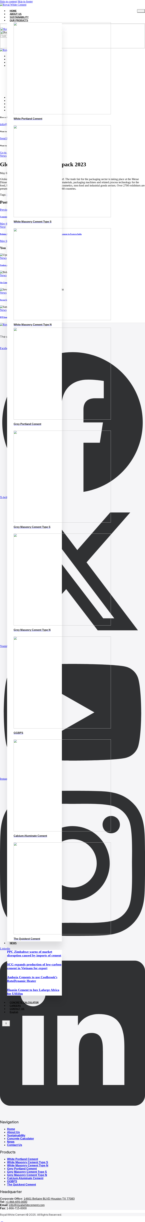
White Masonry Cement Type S (27, 1162)
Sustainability (16, 1135)
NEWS (13, 943)
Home (11, 1129)
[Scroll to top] (2, 1220)
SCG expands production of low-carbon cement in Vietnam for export (34, 966)
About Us (13, 1132)
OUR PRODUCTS (19, 20)
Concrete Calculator (20, 1138)
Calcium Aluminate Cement (25, 1178)
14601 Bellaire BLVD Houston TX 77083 (49, 1198)
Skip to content (8, 1)
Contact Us (14, 1144)
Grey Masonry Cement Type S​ (27, 1171)
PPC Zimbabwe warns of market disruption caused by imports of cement (34, 953)
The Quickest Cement (21, 1184)
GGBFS (12, 1181)
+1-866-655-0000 (16, 1201)
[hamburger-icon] (141, 11)
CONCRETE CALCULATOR (24, 1002)
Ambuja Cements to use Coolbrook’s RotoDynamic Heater (32, 979)
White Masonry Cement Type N (27, 1165)
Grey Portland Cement (22, 1168)
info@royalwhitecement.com (27, 1205)
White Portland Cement (22, 1159)
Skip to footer (25, 1)
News (10, 1141)
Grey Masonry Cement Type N (27, 1175)
